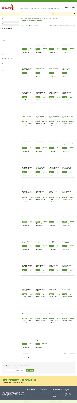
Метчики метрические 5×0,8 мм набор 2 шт (67, 314)
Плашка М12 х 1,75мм (53, 68)
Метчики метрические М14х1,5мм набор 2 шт (67, 44)
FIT (2, 33)
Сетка (23, 25)
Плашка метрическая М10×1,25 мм (40, 266)
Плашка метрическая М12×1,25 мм (40, 217)
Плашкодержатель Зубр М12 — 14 (54, 117)
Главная (22, 18)
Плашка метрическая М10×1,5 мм (26, 314)
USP (3, 47)
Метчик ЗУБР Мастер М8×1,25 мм (40, 93)
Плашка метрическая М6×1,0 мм (26, 217)
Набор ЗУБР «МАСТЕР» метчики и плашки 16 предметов (40, 339)
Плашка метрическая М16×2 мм (53, 192)
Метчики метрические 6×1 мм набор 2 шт (67, 168)
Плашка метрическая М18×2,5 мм (53, 314)
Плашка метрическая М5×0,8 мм (26, 290)
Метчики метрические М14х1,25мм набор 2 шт (41, 44)
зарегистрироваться (9, 1)
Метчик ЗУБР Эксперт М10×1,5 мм (67, 93)
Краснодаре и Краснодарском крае (54, 401)
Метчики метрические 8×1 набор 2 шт (67, 241)
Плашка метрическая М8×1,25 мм (26, 241)
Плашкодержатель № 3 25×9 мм (40, 241)
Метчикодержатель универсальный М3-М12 (54, 141)
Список (27, 25)
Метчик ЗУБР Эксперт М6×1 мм (26, 117)
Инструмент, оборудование (36, 18)
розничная (29, 401)
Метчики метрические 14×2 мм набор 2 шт (40, 168)
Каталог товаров (28, 18)
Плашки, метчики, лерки (54, 18)
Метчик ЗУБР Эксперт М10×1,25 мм (53, 93)
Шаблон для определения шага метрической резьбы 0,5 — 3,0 (67, 142)
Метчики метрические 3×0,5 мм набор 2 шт (27, 266)
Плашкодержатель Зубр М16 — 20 (67, 117)
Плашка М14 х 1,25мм (26, 44)
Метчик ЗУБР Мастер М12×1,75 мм (67, 69)
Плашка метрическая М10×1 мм (67, 217)
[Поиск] (53, 14)
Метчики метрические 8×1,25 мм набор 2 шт (40, 141)
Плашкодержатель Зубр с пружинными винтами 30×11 (27, 142)
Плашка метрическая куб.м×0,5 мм (67, 266)
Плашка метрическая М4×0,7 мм (67, 192)
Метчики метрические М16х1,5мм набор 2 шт (27, 69)
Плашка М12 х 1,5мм (40, 68)
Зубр (3, 54)
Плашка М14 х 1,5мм (53, 44)
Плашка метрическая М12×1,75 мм (40, 192)
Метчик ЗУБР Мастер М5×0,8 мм (26, 93)
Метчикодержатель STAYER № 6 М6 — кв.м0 (41, 117)
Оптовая (25, 401)
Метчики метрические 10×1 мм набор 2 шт (27, 168)
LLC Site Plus (62, 401)
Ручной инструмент (45, 18)
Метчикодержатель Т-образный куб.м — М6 (27, 338)
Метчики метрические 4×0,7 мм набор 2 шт (54, 168)
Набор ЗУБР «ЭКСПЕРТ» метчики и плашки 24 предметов (27, 192)
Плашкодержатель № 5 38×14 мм (54, 241)
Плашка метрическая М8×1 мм (40, 290)
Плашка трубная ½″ (66, 289)
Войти (3, 1)
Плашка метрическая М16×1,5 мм (40, 314)
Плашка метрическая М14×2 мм (53, 266)
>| (27, 353)
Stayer (3, 40)
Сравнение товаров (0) (33, 25)
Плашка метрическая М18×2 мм (53, 217)
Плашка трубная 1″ (53, 289)
